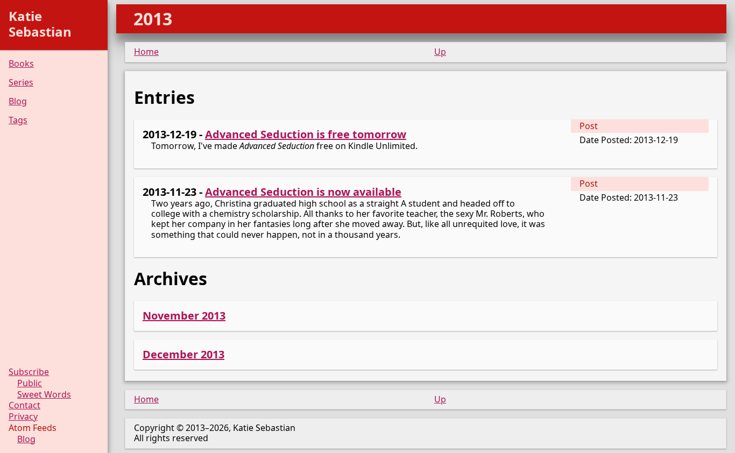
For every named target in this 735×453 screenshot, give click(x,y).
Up (440, 52)
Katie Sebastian (40, 23)
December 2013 (183, 354)
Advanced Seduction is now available (303, 192)
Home (146, 52)
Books (21, 64)
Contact (24, 405)
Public (29, 383)
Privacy (23, 417)
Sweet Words (44, 395)
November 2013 (184, 315)
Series (21, 82)
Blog (18, 101)
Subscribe (29, 372)
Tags (18, 120)
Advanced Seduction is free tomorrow (305, 134)
